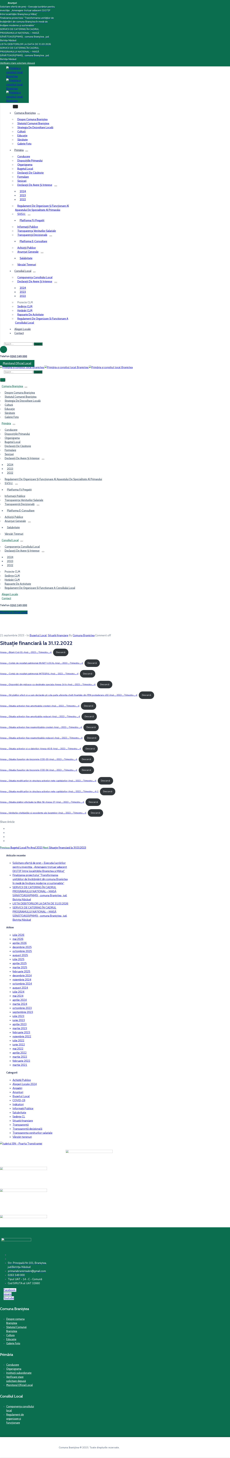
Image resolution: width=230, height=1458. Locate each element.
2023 (23, 195)
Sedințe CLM (24, 306)
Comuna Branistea (84, 635)
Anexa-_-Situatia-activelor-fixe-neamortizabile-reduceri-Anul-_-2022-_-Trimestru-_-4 (41, 737)
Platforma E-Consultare (33, 241)
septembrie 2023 (23, 1012)
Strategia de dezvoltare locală (35, 127)
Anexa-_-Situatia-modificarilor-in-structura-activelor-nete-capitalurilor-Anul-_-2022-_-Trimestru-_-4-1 (49, 791)
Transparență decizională (32, 234)
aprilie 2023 (20, 1024)
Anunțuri (18, 1092)
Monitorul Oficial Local (19, 1385)
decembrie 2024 (22, 975)
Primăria (19, 150)
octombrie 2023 (22, 1008)
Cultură (21, 131)
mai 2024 (18, 996)
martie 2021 (20, 1065)
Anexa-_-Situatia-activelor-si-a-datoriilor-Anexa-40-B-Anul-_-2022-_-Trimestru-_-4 (40, 748)
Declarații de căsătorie (30, 172)
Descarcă (60, 652)
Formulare (23, 176)
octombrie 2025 (22, 951)
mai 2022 (18, 1049)
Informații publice (27, 226)
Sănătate (22, 139)
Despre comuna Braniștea (32, 119)
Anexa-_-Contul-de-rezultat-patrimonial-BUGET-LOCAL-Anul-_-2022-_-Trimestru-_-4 (41, 663)
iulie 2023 (18, 1016)
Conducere (23, 156)
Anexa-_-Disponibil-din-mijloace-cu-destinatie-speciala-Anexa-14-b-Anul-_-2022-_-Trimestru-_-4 (47, 684)
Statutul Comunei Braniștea (33, 123)
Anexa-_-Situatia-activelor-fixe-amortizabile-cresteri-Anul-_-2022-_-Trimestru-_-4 (39, 705)
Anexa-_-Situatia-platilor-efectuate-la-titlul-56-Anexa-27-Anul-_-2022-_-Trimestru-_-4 (42, 802)
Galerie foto (13, 1343)
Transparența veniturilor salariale (36, 230)
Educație (22, 135)
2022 (23, 199)
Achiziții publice (26, 247)
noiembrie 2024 (22, 979)
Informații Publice (23, 1108)
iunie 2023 (19, 1020)
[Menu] (38, 113)
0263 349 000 (18, 356)
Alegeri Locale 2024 (25, 1084)
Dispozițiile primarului (30, 160)
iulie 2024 (18, 992)
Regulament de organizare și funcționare (15, 1418)
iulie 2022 (18, 1040)
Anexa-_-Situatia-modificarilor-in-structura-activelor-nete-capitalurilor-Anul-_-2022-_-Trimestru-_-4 (48, 780)
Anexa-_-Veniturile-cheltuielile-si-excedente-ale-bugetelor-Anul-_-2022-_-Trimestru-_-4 (43, 812)
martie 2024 (20, 1004)
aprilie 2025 (20, 963)
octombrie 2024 (22, 984)
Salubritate (26, 258)
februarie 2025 (21, 971)
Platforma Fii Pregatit (32, 220)
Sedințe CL (19, 1116)
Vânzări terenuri (22, 1137)
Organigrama (24, 164)
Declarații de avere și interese (34, 184)
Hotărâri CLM (24, 310)
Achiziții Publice (22, 1080)
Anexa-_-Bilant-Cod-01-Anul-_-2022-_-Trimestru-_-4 (25, 652)
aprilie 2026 (20, 943)
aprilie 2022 (20, 1053)
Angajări (17, 1088)
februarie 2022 (21, 1061)
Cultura (10, 1335)
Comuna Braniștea (25, 112)
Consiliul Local (22, 271)
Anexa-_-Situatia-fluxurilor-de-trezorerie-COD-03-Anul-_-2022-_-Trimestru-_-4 (38, 759)
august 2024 (20, 988)
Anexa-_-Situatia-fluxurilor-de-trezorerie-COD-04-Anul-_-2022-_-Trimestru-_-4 (38, 770)
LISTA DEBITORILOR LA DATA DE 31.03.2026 (40, 903)
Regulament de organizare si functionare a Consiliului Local (41, 320)
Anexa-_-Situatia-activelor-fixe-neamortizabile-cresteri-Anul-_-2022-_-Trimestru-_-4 (41, 727)
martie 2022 (20, 1057)
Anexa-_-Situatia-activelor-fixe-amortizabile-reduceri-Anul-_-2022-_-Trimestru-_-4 (40, 716)
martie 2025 (20, 967)
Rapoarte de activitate (30, 314)
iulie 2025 (18, 959)
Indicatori (18, 1104)
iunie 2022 (19, 1044)
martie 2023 (20, 1028)
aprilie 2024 (20, 1000)
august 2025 (20, 955)
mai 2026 (18, 939)
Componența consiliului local (34, 277)
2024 (23, 191)
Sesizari (21, 180)
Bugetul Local (25, 168)
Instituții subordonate (18, 1372)
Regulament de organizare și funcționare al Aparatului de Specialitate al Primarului (42, 207)
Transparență (21, 1125)
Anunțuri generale (27, 251)
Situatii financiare (58, 635)
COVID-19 (19, 1100)
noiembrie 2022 (22, 1036)
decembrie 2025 (22, 947)
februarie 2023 (21, 1032)
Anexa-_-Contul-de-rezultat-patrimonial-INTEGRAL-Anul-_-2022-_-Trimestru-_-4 (39, 673)
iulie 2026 (18, 935)
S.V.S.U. (21, 214)
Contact (19, 333)
